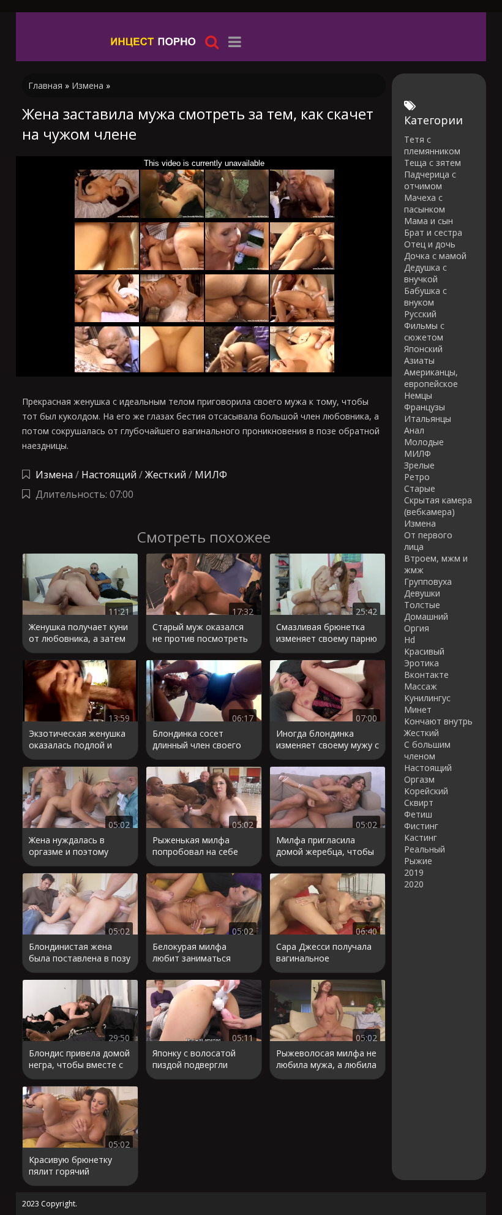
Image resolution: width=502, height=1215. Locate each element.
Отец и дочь (429, 244)
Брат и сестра (433, 232)
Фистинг (421, 826)
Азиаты (419, 360)
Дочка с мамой (435, 255)
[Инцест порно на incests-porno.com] (154, 41)
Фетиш (418, 814)
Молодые (424, 442)
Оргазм (419, 779)
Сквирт (418, 802)
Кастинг (420, 837)
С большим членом (427, 750)
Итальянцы (427, 418)
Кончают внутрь (438, 721)
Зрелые (419, 465)
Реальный (424, 849)
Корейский (426, 791)
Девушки (422, 593)
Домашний (426, 616)
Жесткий (165, 474)
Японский (423, 349)
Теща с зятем (432, 162)
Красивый (424, 651)
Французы (424, 407)
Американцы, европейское (431, 377)
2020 (414, 884)
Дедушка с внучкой (425, 273)
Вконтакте (426, 674)
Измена (54, 474)
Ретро (417, 477)
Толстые (422, 605)
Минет (418, 709)
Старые (419, 488)
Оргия (416, 628)
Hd (409, 639)
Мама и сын (428, 221)
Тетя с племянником (432, 145)
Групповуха (428, 581)
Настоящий (109, 474)
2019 (414, 872)
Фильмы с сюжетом (424, 331)
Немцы (418, 395)
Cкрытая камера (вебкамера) (438, 505)
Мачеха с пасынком (424, 203)
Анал (414, 430)
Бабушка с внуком (425, 296)
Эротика (421, 663)
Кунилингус (427, 698)
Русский (420, 314)
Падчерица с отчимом (430, 180)
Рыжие (418, 861)
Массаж (420, 686)
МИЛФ (211, 474)
